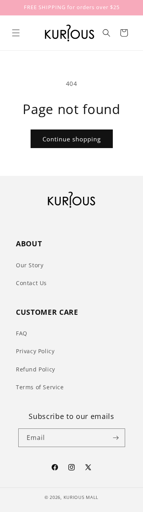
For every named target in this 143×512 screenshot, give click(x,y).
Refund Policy (35, 369)
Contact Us (31, 283)
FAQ (21, 333)
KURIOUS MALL (81, 497)
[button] (16, 33)
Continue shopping (72, 139)
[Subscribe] (116, 437)
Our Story (29, 265)
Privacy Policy (35, 351)
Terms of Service (40, 387)
